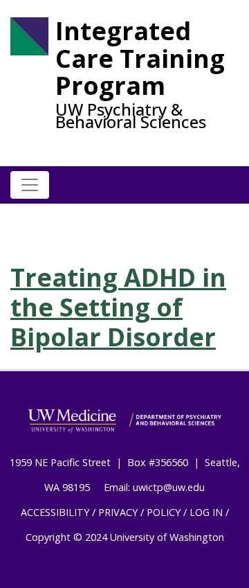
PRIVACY (118, 512)
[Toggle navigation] (29, 185)
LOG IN (206, 512)
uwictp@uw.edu (169, 487)
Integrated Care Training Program (140, 58)
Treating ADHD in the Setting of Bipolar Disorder (118, 307)
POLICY (164, 512)
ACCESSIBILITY (55, 512)
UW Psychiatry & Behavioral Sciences (130, 115)
